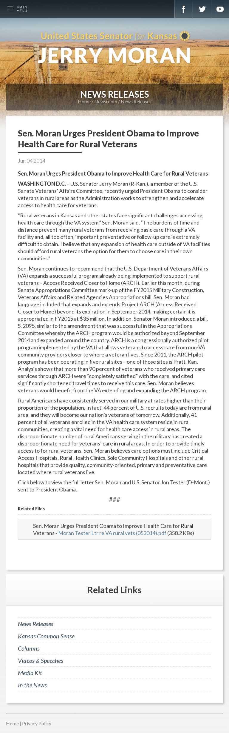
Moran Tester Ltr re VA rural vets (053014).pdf (112, 533)
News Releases (136, 101)
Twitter (202, 9)
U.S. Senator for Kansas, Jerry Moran (114, 48)
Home (84, 101)
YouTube (220, 9)
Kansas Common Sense (46, 636)
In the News (32, 685)
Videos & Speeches (40, 660)
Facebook (184, 9)
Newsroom (105, 101)
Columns (29, 648)
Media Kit (30, 672)
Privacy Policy (36, 723)
